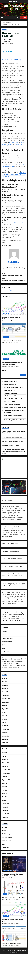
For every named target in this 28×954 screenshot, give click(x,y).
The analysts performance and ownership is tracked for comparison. (14, 174)
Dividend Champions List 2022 (11, 381)
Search (4, 371)
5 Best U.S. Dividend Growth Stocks (12, 404)
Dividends (5, 29)
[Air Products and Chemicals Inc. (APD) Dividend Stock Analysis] (14, 353)
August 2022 (5, 709)
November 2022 (6, 699)
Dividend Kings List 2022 (9, 402)
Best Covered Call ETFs (9, 390)
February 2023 (5, 688)
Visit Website (8, 268)
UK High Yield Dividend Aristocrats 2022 (13, 387)
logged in (11, 290)
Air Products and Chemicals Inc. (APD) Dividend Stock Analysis (12, 363)
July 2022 (4, 712)
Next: (13, 279)
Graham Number (20, 144)
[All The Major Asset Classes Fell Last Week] (14, 888)
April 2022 (4, 722)
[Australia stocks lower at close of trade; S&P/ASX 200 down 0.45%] (14, 864)
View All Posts (19, 268)
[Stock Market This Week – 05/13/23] (14, 331)
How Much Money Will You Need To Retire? (14, 420)
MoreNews (23, 950)
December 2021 (5, 736)
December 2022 (6, 695)
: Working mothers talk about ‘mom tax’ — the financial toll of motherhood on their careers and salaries (13, 451)
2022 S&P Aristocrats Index (10, 396)
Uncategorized (5, 652)
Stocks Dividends (7, 39)
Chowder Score (13, 142)
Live (25, 17)
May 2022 (4, 719)
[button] (2, 17)
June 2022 (4, 716)
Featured (4, 635)
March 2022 (5, 726)
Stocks (3, 648)
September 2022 (6, 705)
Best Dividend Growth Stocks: (11, 393)
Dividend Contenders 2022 (10, 384)
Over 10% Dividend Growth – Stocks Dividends (15, 407)
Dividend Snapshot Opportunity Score (14, 223)
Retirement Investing (7, 641)
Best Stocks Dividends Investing (14, 7)
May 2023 (4, 678)
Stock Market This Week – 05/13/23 (11, 341)
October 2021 (5, 743)
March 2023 (5, 685)
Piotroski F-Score (11, 146)
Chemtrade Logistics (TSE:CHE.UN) (11, 60)
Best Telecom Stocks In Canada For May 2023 (12, 318)
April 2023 (4, 682)
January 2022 (5, 733)
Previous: (12, 275)
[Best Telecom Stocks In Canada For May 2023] (14, 307)
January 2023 (5, 692)
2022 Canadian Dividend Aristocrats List (13, 399)
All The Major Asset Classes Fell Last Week (12, 437)
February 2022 (5, 729)
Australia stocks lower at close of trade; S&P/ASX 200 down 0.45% (12, 875)
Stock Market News (6, 645)
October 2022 (5, 702)
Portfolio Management (7, 638)
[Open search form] (17, 17)
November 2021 (5, 739)
